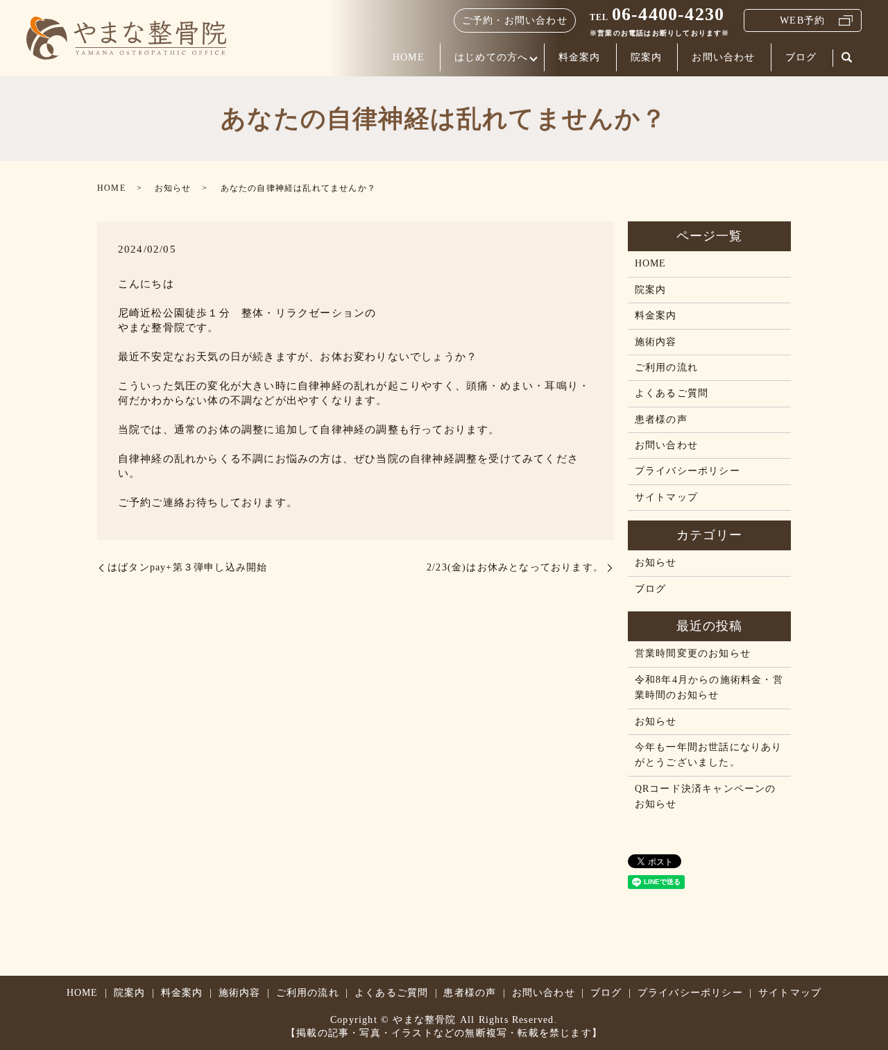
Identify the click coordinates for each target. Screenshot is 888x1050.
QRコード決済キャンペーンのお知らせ (705, 796)
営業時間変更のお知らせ (693, 653)
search (847, 58)
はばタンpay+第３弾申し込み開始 (187, 567)
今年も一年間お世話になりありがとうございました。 (709, 755)
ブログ (801, 57)
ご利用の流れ (666, 367)
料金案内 (579, 57)
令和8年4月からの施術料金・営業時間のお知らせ (709, 687)
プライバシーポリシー (687, 471)
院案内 (647, 57)
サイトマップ (666, 497)
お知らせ (173, 188)
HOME (409, 57)
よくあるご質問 (671, 393)
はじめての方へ (491, 57)
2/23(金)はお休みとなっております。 (515, 567)
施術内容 (656, 342)
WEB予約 (802, 20)
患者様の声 (661, 419)
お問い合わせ (723, 57)
